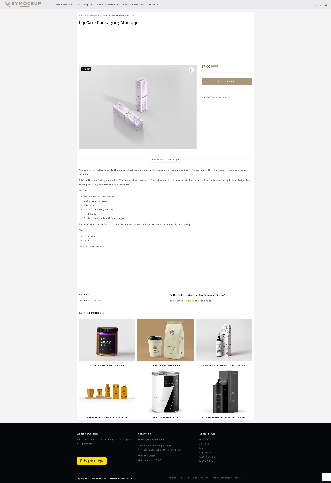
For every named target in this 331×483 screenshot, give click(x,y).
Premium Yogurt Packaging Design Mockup (107, 417)
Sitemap (238, 478)
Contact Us (138, 4)
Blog (125, 4)
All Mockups (83, 4)
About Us (153, 4)
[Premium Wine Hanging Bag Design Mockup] (224, 340)
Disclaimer (192, 478)
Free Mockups (63, 4)
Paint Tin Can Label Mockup (165, 417)
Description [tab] (158, 160)
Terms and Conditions (209, 478)
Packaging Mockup (221, 97)
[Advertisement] (165, 46)
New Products (206, 439)
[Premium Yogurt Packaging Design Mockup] (107, 392)
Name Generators (106, 4)
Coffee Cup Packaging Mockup (165, 365)
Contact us (205, 452)
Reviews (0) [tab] (173, 160)
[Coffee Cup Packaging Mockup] (165, 340)
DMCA (183, 478)
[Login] (320, 5)
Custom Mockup (208, 456)
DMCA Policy (206, 461)
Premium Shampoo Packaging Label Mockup (224, 417)
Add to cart (227, 81)
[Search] (314, 5)
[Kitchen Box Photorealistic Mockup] (107, 340)
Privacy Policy (226, 478)
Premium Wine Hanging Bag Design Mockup (224, 365)
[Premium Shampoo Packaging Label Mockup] (224, 392)
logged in (189, 300)
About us (204, 443)
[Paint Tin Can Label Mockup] (165, 392)
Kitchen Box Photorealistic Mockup (107, 365)
